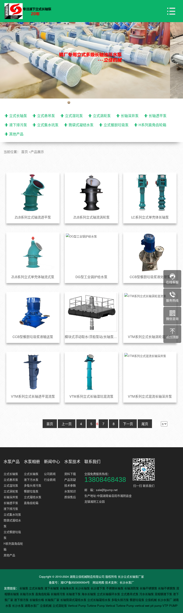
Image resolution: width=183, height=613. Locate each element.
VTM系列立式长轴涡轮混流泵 (150, 336)
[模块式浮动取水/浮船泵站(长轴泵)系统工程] (91, 312)
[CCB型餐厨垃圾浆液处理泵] (149, 252)
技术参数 (70, 485)
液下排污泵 (18, 124)
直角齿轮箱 (31, 503)
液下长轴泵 (52, 588)
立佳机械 (151, 600)
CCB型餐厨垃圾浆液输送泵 (32, 336)
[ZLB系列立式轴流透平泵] (32, 193)
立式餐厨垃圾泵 (116, 124)
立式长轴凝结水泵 (99, 600)
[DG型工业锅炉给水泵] (91, 252)
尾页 (144, 423)
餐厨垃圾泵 (31, 491)
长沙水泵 (18, 605)
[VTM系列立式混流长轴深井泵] (149, 372)
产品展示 (37, 151)
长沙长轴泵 (83, 588)
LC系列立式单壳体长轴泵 (150, 217)
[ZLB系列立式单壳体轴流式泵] (32, 252)
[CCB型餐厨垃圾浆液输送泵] (32, 312)
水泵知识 (70, 491)
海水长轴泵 (89, 594)
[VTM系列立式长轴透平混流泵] (32, 372)
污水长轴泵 (147, 594)
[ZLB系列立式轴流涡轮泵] (91, 193)
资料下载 (70, 474)
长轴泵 (24, 588)
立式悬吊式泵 (130, 594)
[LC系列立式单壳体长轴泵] (149, 193)
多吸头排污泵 (32, 485)
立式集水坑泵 (47, 124)
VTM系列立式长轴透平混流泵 (33, 396)
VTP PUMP (170, 605)
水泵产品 (12, 461)
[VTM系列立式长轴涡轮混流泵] (149, 312)
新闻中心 (52, 461)
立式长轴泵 (18, 115)
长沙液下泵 (98, 588)
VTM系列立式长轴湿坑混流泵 (91, 396)
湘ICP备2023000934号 (75, 582)
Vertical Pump (77, 605)
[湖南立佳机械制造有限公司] (31, 11)
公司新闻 (50, 474)
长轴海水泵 (67, 588)
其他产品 (16, 133)
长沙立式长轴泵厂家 (131, 576)
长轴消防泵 (132, 588)
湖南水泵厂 (32, 605)
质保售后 (70, 497)
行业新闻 (50, 479)
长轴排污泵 (58, 594)
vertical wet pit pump (148, 605)
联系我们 (92, 461)
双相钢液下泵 (164, 594)
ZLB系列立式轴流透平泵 (33, 217)
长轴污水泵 (27, 594)
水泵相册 (32, 461)
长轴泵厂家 (52, 600)
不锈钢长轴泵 (115, 588)
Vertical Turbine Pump (120, 605)
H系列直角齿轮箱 (152, 124)
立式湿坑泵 (74, 115)
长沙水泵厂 (127, 582)
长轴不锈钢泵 (149, 588)
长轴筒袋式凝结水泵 (73, 600)
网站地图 (98, 582)
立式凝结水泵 (32, 497)
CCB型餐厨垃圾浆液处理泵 (150, 276)
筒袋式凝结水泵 (81, 124)
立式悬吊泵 (46, 115)
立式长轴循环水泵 (109, 594)
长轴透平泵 (157, 115)
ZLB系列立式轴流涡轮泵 (91, 217)
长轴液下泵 (73, 594)
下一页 (128, 423)
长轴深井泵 (130, 115)
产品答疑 (70, 479)
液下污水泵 (31, 479)
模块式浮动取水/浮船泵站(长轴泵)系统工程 (91, 336)
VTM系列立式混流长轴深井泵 (150, 396)
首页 (24, 151)
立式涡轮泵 (102, 115)
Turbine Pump (96, 605)
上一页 (67, 423)
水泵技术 (72, 461)
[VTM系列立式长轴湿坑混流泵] (91, 372)
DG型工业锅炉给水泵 (91, 276)
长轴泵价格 (37, 600)
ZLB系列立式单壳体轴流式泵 (32, 276)
